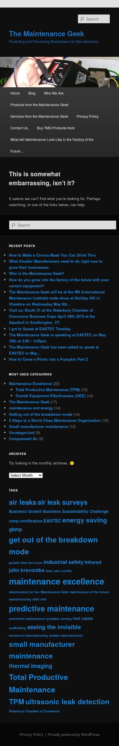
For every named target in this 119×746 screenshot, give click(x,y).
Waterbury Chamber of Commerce (34, 711)
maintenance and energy (31, 408)
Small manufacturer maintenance (38, 426)
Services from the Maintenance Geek (39, 116)
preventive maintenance (27, 618)
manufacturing (20, 599)
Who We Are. (54, 92)
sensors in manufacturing (28, 635)
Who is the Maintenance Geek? (36, 273)
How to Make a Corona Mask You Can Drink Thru (52, 255)
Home (15, 92)
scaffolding (17, 628)
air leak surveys (63, 502)
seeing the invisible (54, 626)
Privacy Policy (87, 116)
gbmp (15, 529)
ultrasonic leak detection (67, 701)
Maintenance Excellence (30, 383)
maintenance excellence (56, 581)
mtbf (35, 599)
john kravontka (26, 570)
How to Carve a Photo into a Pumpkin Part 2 (48, 359)
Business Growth (25, 511)
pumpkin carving (59, 618)
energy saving (84, 519)
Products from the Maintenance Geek (39, 104)
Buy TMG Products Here (56, 127)
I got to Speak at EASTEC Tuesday (39, 328)
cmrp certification (25, 521)
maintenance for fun (24, 592)
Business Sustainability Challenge (76, 511)
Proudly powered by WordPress (74, 734)
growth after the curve (25, 562)
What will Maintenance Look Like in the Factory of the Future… (52, 145)
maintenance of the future (89, 592)
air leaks (22, 502)
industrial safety (63, 562)
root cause (83, 618)
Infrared (93, 562)
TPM (16, 701)
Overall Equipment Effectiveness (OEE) (50, 395)
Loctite (66, 571)
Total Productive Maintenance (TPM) (48, 389)
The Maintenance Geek (46, 33)
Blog (32, 92)
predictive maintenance (51, 608)
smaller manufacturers (66, 635)
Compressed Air (23, 438)
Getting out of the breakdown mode (40, 414)
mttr (43, 599)
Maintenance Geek (54, 592)
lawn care (53, 571)
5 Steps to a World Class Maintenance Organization (55, 420)
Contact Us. (19, 127)
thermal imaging (30, 666)
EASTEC (52, 521)
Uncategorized (22, 432)
